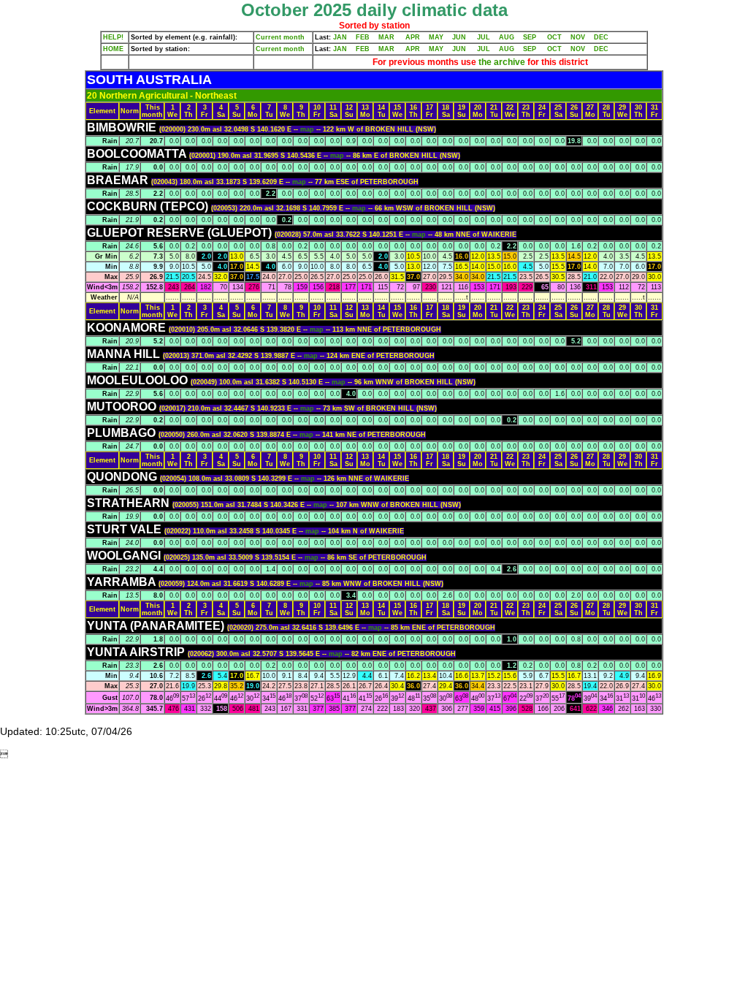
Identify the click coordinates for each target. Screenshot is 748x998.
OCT (554, 37)
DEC (601, 37)
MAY (436, 37)
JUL (483, 37)
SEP (529, 37)
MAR (386, 37)
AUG (506, 37)
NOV (577, 37)
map (308, 129)
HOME (113, 49)
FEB (363, 37)
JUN (459, 37)
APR (412, 37)
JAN (340, 37)
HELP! (113, 37)
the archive (501, 62)
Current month (280, 37)
